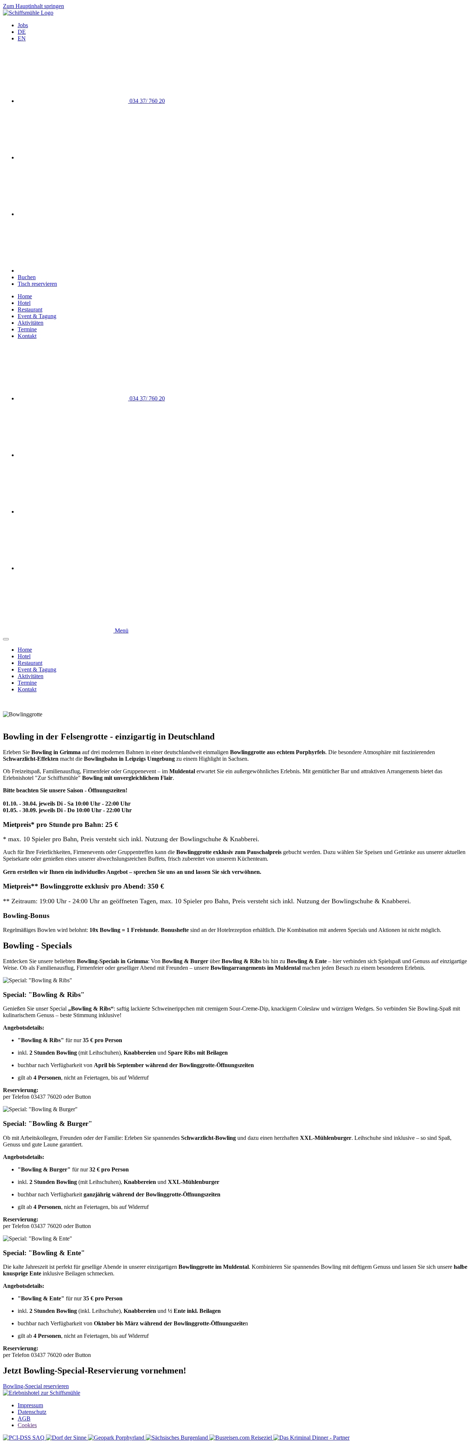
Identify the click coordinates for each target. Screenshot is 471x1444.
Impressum (30, 1405)
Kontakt (27, 336)
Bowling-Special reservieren (36, 1386)
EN (22, 38)
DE (22, 32)
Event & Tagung (37, 316)
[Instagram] (73, 270)
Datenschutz (32, 1412)
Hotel (24, 303)
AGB (24, 1418)
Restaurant (30, 309)
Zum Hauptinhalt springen (33, 6)
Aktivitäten (30, 323)
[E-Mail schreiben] (73, 157)
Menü (120, 630)
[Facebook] (73, 214)
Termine (27, 329)
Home (25, 296)
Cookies (27, 1425)
